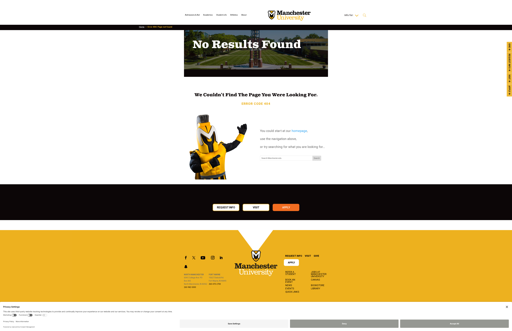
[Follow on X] (194, 258)
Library (315, 288)
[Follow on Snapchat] (185, 266)
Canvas (315, 280)
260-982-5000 (190, 287)
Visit (509, 77)
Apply (509, 89)
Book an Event (290, 281)
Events (289, 288)
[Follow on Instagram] (212, 257)
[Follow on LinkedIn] (221, 258)
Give (509, 45)
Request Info (509, 61)
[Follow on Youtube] (202, 257)
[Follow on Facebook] (185, 257)
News (288, 285)
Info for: (348, 15)
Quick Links (292, 292)
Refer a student (290, 273)
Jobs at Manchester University (319, 274)
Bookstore (317, 285)
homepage (299, 131)
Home (141, 27)
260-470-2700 (215, 284)
